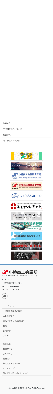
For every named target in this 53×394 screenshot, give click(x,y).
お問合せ (7, 331)
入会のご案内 (8, 316)
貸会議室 (7, 358)
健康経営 (7, 123)
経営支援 (7, 344)
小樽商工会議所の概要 (12, 311)
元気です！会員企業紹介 (13, 321)
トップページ (8, 306)
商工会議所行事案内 (11, 140)
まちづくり (8, 354)
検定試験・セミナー (11, 363)
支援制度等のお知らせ (12, 129)
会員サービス (8, 349)
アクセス (7, 335)
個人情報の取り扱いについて (15, 373)
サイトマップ (8, 368)
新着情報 (7, 135)
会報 (5, 326)
